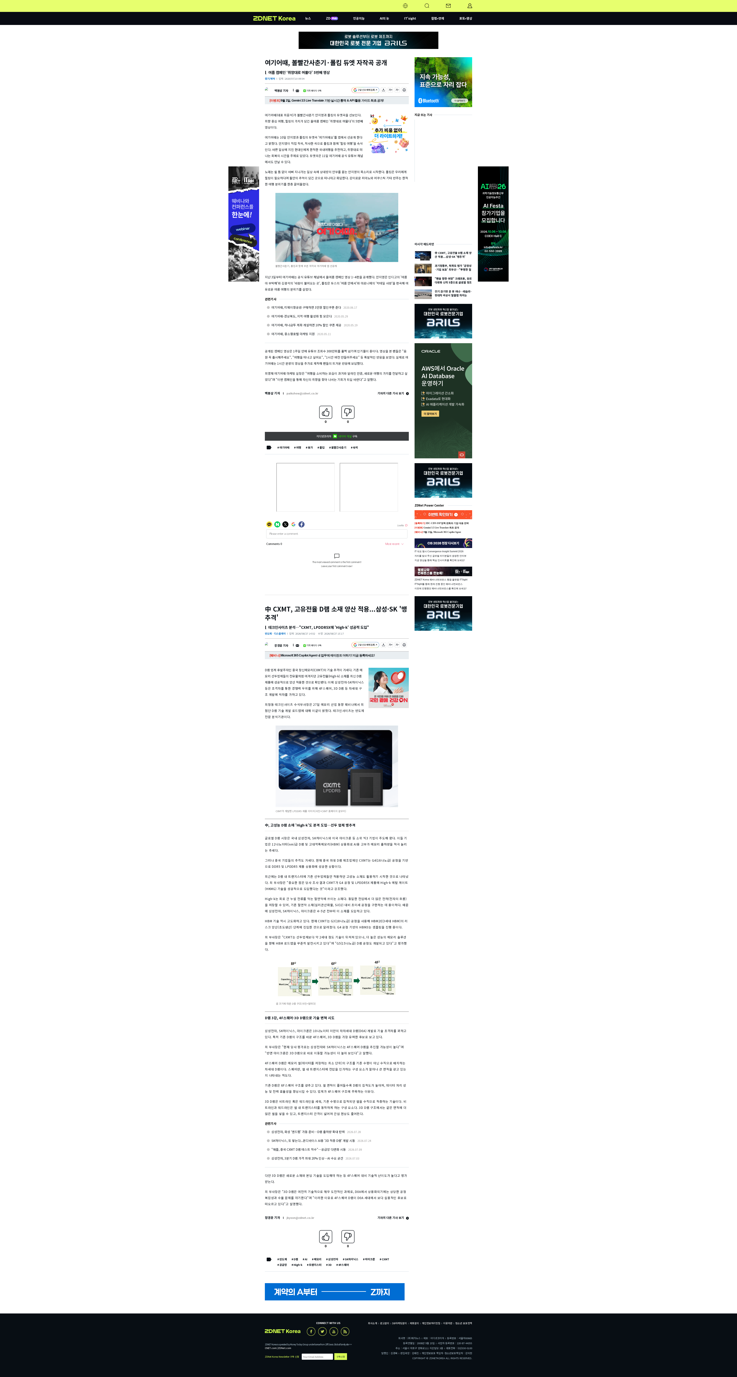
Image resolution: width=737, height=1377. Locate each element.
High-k (298, 1265)
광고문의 (384, 1323)
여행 (298, 447)
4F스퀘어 (343, 1265)
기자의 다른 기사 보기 (391, 393)
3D (330, 1265)
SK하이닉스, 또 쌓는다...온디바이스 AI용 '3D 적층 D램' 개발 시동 (313, 1140)
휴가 (310, 447)
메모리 (317, 1259)
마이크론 (370, 1259)
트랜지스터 (315, 1265)
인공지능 (359, 18)
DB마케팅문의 (399, 1323)
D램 (296, 1259)
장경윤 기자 (281, 645)
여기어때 (284, 447)
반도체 (283, 1259)
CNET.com (271, 1348)
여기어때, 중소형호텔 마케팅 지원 (293, 333)
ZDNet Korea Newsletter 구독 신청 (282, 1356)
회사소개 (372, 1323)
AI (306, 1259)
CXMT (385, 1259)
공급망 (283, 1265)
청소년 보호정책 (463, 1323)
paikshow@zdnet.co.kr (302, 393)
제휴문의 (414, 1323)
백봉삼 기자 (281, 90)
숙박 (355, 447)
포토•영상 (465, 18)
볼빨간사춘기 (338, 447)
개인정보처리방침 (431, 1323)
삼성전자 (333, 1259)
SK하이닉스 (351, 1259)
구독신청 (340, 1356)
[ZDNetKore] (279, 10)
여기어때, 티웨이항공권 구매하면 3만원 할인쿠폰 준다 (306, 307)
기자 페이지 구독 (313, 90)
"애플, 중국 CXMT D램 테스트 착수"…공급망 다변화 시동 (308, 1149)
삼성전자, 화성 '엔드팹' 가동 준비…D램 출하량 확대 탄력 (308, 1131)
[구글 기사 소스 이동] (365, 90)
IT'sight (410, 18)
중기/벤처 (270, 78)
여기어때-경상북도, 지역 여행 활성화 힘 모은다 (301, 316)
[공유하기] (383, 90)
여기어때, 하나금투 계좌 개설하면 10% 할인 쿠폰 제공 (306, 325)
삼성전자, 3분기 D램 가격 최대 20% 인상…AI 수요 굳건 (307, 1158)
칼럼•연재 (437, 18)
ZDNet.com (284, 1348)
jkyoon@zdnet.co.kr (300, 1218)
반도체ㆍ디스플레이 (275, 633)
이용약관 (447, 1323)
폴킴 (322, 447)
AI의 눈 (384, 18)
